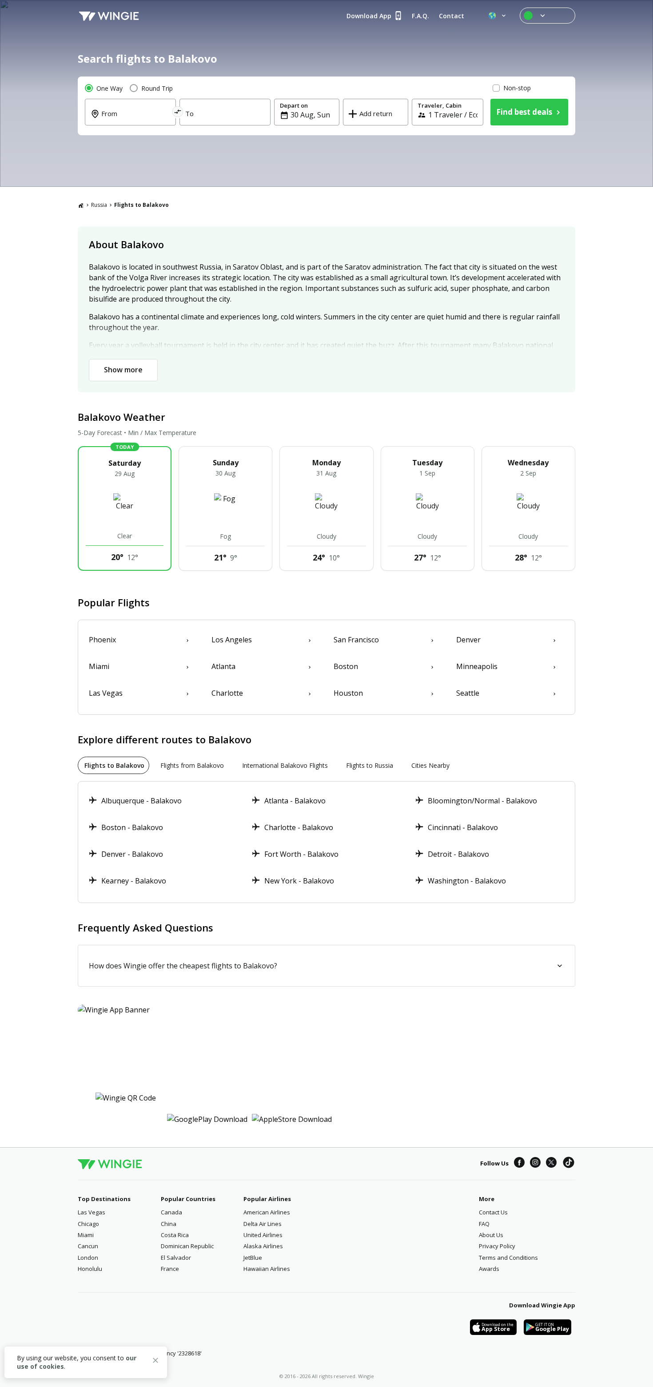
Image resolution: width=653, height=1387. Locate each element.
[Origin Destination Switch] (177, 113)
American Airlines (266, 1212)
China (168, 1224)
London (88, 1258)
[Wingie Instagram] (535, 1163)
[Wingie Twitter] (551, 1163)
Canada (171, 1212)
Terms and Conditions (508, 1258)
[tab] (113, 765)
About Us (491, 1235)
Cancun (88, 1246)
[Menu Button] (547, 16)
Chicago (88, 1224)
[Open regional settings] (498, 15)
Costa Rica (175, 1235)
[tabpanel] (326, 842)
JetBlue (252, 1258)
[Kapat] (155, 1361)
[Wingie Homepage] (109, 15)
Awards (489, 1269)
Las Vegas (91, 1212)
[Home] (81, 205)
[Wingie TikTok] (568, 1164)
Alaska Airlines (263, 1246)
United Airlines (263, 1235)
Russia (99, 205)
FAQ (484, 1224)
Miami (86, 1235)
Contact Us (493, 1212)
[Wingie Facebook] (519, 1163)
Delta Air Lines (262, 1224)
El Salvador (176, 1258)
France (170, 1269)
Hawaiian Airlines (266, 1269)
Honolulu (90, 1269)
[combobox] (135, 119)
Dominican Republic (187, 1246)
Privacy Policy (497, 1246)
